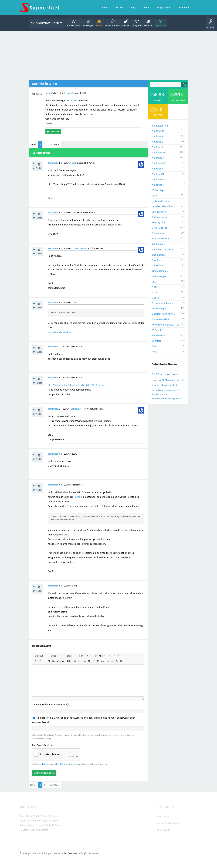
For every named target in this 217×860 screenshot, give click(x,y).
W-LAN (155, 292)
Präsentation (158, 233)
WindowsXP (158, 157)
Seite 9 (54, 820)
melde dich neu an (62, 764)
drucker (155, 394)
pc (167, 390)
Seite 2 (38, 816)
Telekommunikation (162, 303)
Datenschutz (163, 830)
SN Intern (157, 340)
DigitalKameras (160, 271)
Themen (125, 25)
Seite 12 (41, 825)
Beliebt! (99, 25)
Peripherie (157, 260)
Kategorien (137, 25)
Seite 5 (23, 820)
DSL (154, 281)
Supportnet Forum (47, 23)
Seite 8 (46, 820)
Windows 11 (158, 131)
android (174, 385)
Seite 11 (32, 825)
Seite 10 (24, 825)
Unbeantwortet (112, 25)
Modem (156, 297)
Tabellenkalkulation (162, 206)
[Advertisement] (108, 55)
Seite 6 (30, 820)
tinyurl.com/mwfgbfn (59, 332)
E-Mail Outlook (159, 227)
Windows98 (158, 179)
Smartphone (158, 265)
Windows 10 (158, 136)
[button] (41, 656)
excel (156, 374)
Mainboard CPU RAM (163, 249)
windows (173, 374)
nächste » (54, 144)
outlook (180, 380)
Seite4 (53, 816)
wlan (171, 390)
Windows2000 (159, 163)
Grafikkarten (158, 254)
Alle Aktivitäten (74, 25)
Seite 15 (27, 829)
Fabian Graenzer (69, 853)
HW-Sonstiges (159, 276)
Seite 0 (23, 816)
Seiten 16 (36, 829)
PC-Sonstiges (158, 330)
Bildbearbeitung (160, 217)
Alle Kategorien (160, 125)
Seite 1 (30, 816)
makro (171, 380)
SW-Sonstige (158, 244)
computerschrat (79, 248)
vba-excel (157, 385)
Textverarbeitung (161, 201)
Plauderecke (158, 335)
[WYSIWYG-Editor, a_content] (88, 680)
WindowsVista (159, 152)
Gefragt (48, 93)
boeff (74, 163)
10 (166, 380)
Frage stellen (160, 25)
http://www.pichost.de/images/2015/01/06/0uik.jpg (76, 385)
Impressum (163, 816)
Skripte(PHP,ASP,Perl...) (164, 314)
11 (182, 398)
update (163, 394)
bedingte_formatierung (163, 398)
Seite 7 (38, 820)
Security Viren (159, 222)
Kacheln (78, 496)
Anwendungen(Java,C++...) (165, 324)
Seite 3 (46, 816)
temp (154, 351)
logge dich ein (42, 764)
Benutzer (148, 25)
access (177, 390)
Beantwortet (53, 163)
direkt (45, 829)
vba (163, 374)
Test (154, 346)
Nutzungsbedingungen (169, 823)
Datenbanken (159, 211)
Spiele (74, 100)
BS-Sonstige (158, 190)
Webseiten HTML (160, 319)
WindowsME (158, 174)
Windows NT (158, 168)
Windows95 (158, 184)
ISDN (154, 287)
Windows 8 (68, 93)
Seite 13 (50, 825)
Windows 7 (157, 147)
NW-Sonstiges (159, 308)
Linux (154, 195)
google (162, 390)
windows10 (158, 380)
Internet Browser (161, 238)
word (166, 385)
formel (155, 390)
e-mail (177, 398)
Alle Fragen (88, 25)
